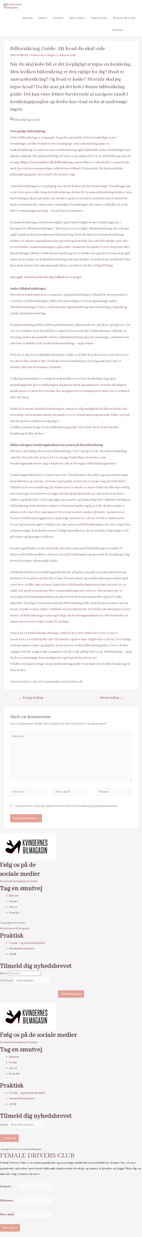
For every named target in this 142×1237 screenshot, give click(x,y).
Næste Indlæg (111, 698)
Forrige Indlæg (31, 698)
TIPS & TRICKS (19, 55)
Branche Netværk (124, 18)
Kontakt (117, 30)
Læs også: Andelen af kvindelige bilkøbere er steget (45, 277)
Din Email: (7, 980)
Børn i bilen (77, 18)
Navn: (4, 973)
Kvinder (58, 18)
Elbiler (42, 18)
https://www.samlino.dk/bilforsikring (47, 162)
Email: (4, 1125)
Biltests (28, 18)
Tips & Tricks (99, 18)
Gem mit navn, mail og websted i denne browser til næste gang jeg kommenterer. (66, 806)
